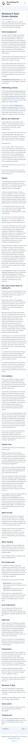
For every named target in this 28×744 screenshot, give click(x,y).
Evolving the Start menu (15, 91)
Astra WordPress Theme (14, 738)
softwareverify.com (13, 720)
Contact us (14, 741)
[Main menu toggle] (25, 3)
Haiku (5, 613)
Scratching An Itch (13, 3)
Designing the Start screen (15, 96)
